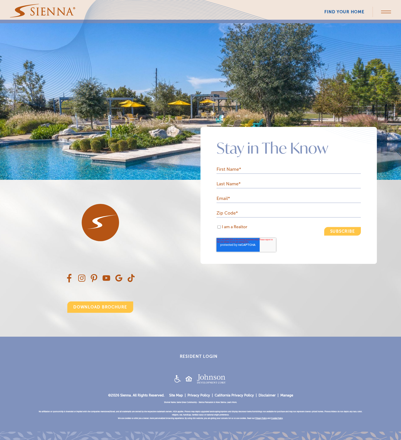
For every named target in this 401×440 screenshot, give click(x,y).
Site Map (176, 395)
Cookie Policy (277, 418)
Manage (286, 395)
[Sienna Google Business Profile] (118, 280)
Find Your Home (344, 12)
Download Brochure (100, 307)
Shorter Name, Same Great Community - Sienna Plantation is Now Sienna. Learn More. (200, 402)
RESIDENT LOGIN (199, 356)
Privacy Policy (199, 395)
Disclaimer (267, 395)
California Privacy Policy (234, 395)
